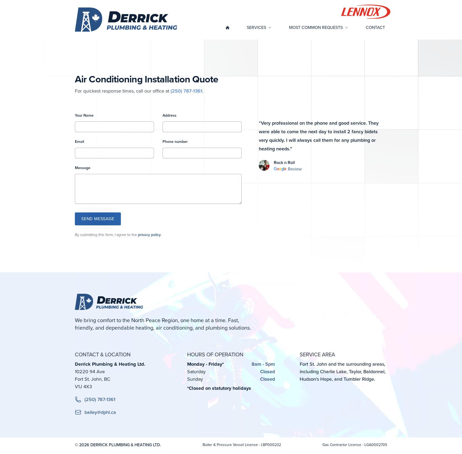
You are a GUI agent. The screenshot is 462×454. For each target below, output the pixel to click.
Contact (375, 27)
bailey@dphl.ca (100, 412)
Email (79, 141)
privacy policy (149, 235)
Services (256, 27)
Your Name (84, 115)
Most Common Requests (316, 27)
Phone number (175, 141)
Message (82, 168)
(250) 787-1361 (186, 90)
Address (169, 115)
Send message (97, 219)
